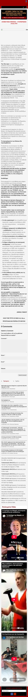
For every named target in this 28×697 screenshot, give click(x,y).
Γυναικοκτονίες (13, 409)
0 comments (21, 17)
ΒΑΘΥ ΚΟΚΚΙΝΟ (5, 478)
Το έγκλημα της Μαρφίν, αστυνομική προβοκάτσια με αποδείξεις (13, 511)
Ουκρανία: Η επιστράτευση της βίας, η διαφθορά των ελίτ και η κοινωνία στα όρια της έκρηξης (13, 480)
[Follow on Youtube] (26, 2)
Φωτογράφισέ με (5, 400)
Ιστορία (17, 416)
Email (3, 362)
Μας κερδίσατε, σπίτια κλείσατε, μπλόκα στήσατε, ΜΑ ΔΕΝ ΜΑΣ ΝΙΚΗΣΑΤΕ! (12, 565)
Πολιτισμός (12, 396)
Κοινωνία (14, 17)
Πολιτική (12, 401)
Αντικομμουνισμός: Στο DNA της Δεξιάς (11, 437)
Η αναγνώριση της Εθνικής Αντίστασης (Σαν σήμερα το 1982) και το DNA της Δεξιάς (12, 414)
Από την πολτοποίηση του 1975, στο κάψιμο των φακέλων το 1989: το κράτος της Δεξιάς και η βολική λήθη (13, 500)
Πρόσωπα (16, 424)
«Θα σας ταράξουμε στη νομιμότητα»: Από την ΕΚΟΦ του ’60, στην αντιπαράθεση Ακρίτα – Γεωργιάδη (12, 421)
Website (3, 368)
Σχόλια (17, 381)
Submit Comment (22, 375)
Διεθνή (11, 453)
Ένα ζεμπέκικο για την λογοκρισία (13, 634)
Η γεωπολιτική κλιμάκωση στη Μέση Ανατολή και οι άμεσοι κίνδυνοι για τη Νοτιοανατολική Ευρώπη (13, 494)
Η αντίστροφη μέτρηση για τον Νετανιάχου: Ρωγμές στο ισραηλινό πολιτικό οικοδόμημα (12, 450)
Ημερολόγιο (12, 388)
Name (3, 355)
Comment (4, 338)
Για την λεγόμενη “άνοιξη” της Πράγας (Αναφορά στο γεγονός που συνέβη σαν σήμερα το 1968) (13, 464)
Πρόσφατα (6, 381)
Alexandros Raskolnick (7, 458)
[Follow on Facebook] (26, 1)
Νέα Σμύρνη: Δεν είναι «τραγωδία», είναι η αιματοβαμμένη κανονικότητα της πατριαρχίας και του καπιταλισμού (14, 407)
